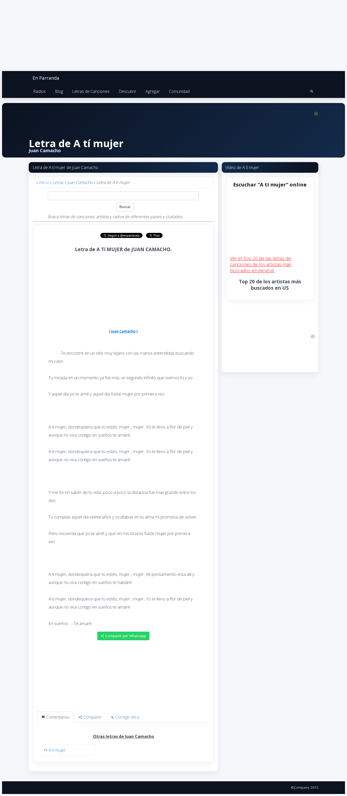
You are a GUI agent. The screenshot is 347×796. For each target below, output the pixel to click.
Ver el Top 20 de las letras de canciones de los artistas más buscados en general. (260, 264)
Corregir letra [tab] (126, 717)
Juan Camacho (79, 182)
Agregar (153, 91)
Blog (59, 91)
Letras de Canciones (90, 91)
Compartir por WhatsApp (125, 635)
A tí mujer (57, 750)
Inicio (44, 182)
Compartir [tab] (91, 717)
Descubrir (127, 91)
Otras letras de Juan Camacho (123, 736)
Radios (39, 91)
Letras (57, 182)
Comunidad (179, 91)
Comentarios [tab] (57, 717)
